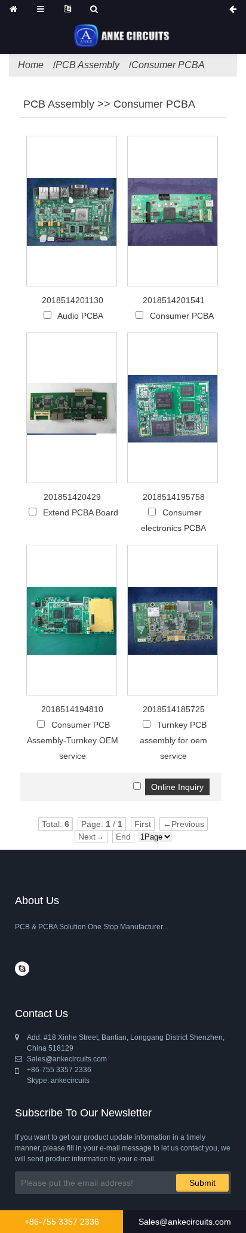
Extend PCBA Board (80, 512)
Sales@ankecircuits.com (185, 1221)
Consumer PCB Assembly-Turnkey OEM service (72, 740)
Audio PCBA (80, 316)
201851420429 (72, 497)
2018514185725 (174, 709)
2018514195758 (174, 497)
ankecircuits (70, 1080)
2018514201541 (174, 300)
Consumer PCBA (168, 65)
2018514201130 (72, 300)
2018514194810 (72, 709)
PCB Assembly (87, 65)
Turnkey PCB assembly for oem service (173, 740)
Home (31, 65)
